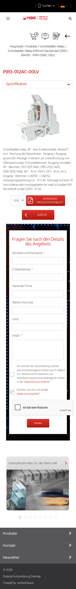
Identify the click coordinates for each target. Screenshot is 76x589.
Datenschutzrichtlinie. (37, 381)
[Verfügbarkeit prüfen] (34, 36)
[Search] (70, 18)
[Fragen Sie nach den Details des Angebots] (56, 36)
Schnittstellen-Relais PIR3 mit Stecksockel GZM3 (37, 51)
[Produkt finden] (45, 36)
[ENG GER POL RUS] (18, 200)
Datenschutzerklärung (16, 576)
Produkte (31, 46)
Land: (15, 319)
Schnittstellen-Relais (52, 46)
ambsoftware (25, 583)
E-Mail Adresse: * (22, 269)
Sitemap (36, 576)
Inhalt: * (17, 335)
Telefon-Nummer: (23, 302)
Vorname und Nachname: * (28, 253)
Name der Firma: (22, 286)
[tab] (38, 84)
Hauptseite (16, 46)
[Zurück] (67, 36)
